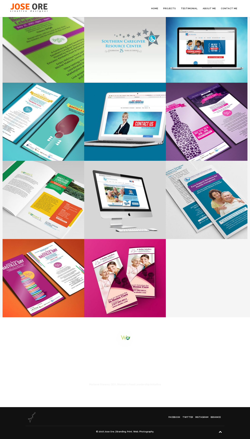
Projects (169, 8)
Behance (216, 417)
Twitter (187, 417)
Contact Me (229, 8)
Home (154, 8)
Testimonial (189, 8)
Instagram (201, 417)
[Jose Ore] (29, 8)
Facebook (174, 417)
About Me (209, 8)
